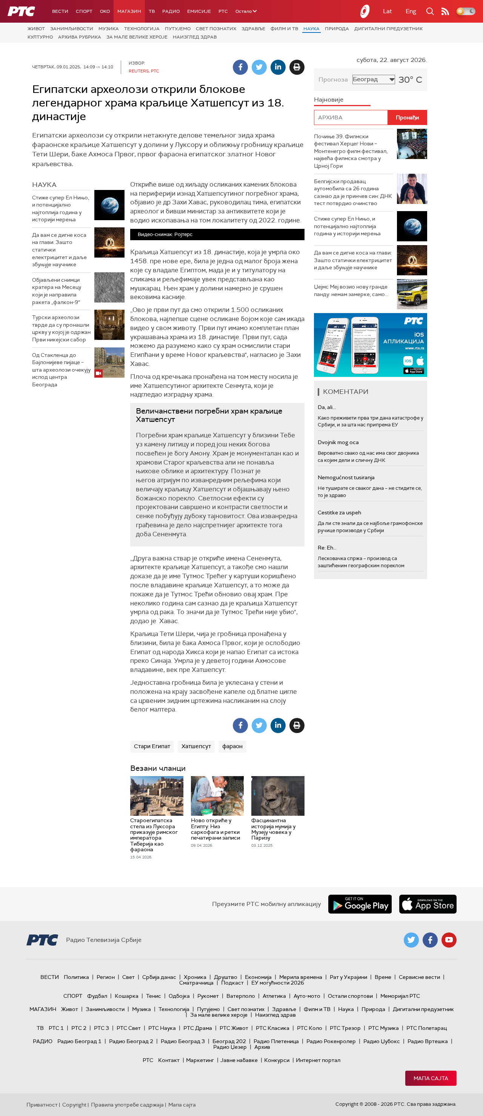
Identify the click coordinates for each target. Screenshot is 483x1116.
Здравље (253, 29)
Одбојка (179, 996)
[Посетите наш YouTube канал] (449, 940)
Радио (171, 11)
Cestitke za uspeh (339, 512)
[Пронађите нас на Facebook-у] (430, 940)
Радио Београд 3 (183, 1041)
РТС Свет (129, 1028)
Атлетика (274, 996)
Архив (262, 1046)
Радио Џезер (230, 1046)
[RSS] (445, 11)
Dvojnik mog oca (338, 442)
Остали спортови (350, 996)
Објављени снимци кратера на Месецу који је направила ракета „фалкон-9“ (56, 291)
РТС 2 (78, 1028)
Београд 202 (229, 1041)
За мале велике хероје (137, 37)
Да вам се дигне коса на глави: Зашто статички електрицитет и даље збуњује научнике (59, 250)
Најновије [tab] (328, 99)
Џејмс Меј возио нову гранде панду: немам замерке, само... (351, 290)
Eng (411, 11)
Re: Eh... (327, 547)
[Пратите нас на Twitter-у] (411, 940)
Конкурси (276, 1060)
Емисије (199, 11)
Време (383, 977)
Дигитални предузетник (388, 29)
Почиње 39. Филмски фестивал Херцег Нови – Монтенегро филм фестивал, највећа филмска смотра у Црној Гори (351, 151)
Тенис (153, 996)
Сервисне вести (419, 977)
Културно (40, 37)
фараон (232, 746)
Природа (337, 29)
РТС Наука (162, 1028)
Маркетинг (200, 1060)
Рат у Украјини (348, 977)
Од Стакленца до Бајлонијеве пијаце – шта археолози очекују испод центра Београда (61, 370)
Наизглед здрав (195, 37)
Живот (36, 29)
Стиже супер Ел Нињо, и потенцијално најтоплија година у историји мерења (60, 208)
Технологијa (142, 29)
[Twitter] (259, 67)
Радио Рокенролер (331, 1041)
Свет (128, 977)
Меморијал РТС (400, 996)
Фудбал (97, 996)
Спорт (84, 11)
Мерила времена (300, 977)
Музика (108, 29)
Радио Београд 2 (131, 1041)
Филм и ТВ (284, 29)
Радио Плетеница (276, 1041)
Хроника (195, 977)
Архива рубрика (79, 37)
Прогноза (333, 79)
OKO (105, 11)
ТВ (152, 11)
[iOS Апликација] (370, 345)
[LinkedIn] (278, 67)
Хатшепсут (196, 746)
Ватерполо (240, 996)
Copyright (74, 1104)
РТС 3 (101, 1028)
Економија (258, 977)
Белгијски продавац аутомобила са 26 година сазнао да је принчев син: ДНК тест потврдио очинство (353, 192)
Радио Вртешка (428, 1041)
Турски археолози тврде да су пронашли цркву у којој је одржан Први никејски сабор (61, 328)
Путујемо (178, 29)
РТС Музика (383, 1028)
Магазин (129, 11)
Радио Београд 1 (79, 1041)
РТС (223, 11)
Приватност (42, 1104)
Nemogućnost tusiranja (346, 477)
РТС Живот (234, 1028)
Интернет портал (318, 1060)
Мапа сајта (431, 1078)
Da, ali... (327, 407)
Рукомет (208, 996)
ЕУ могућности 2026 (277, 982)
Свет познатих (216, 29)
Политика (76, 977)
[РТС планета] (365, 11)
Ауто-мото (307, 996)
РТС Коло (309, 1028)
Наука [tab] (44, 184)
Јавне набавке (239, 1060)
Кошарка (126, 996)
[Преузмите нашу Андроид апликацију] (360, 904)
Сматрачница (196, 982)
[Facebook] (240, 67)
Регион (106, 977)
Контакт (169, 1060)
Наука (311, 29)
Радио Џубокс (381, 1041)
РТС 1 (56, 1028)
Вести (60, 11)
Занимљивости (71, 29)
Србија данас (159, 977)
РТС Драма (197, 1028)
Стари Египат (152, 746)
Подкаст (232, 982)
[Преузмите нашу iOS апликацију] (428, 904)
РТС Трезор (345, 1028)
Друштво (225, 977)
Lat (387, 11)
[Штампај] (297, 67)
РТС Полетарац (426, 1028)
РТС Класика (272, 1028)
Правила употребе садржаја (127, 1104)
